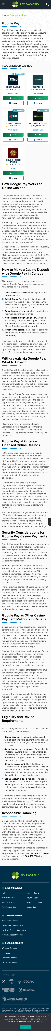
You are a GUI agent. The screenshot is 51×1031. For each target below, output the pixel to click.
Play (14, 98)
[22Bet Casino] (13, 116)
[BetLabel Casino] (38, 116)
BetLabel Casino (37, 123)
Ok (25, 1027)
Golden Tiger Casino (13, 161)
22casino (38, 87)
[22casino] (38, 80)
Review (14, 103)
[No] (48, 1015)
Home (5, 15)
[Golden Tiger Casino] (13, 153)
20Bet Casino (13, 87)
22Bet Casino (13, 123)
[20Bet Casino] (13, 80)
